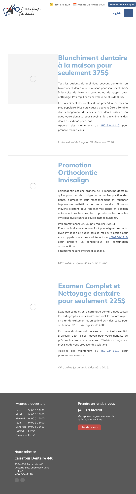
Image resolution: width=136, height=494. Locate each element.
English (116, 13)
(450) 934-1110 (62, 4)
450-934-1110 (110, 125)
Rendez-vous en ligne (122, 4)
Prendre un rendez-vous (91, 4)
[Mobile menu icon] (128, 13)
